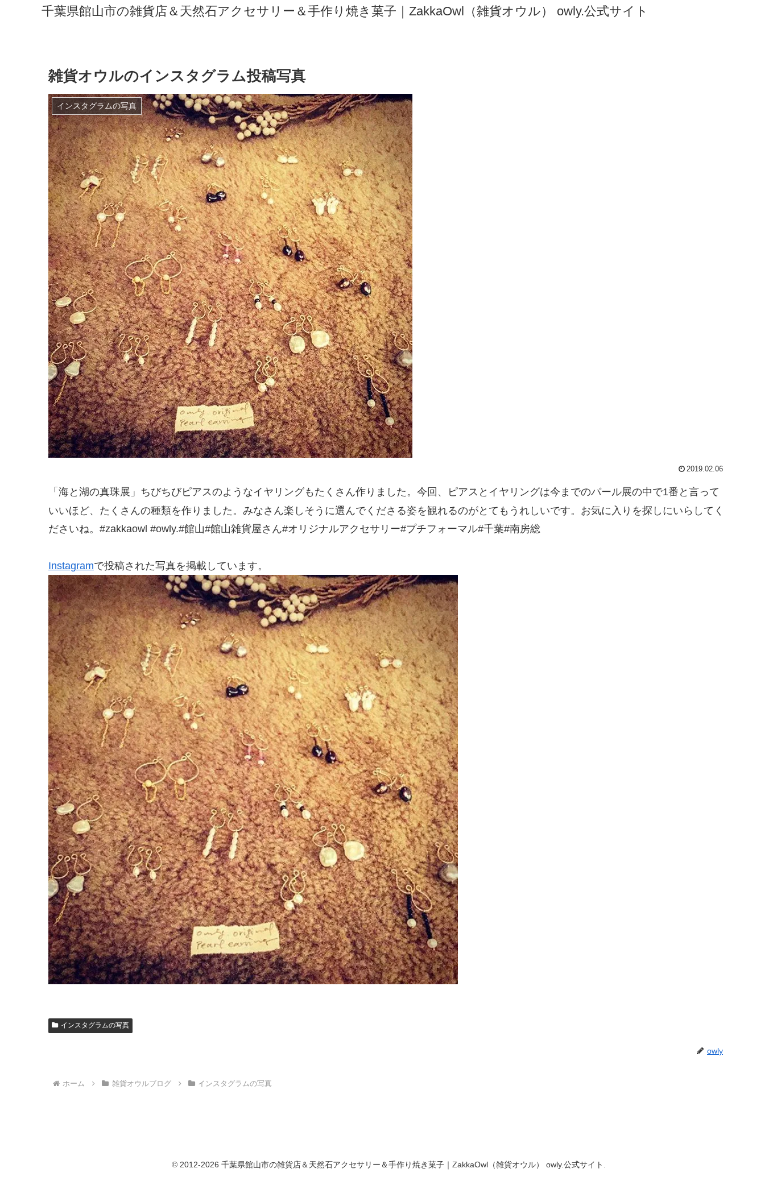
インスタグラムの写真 (95, 1025)
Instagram (71, 565)
